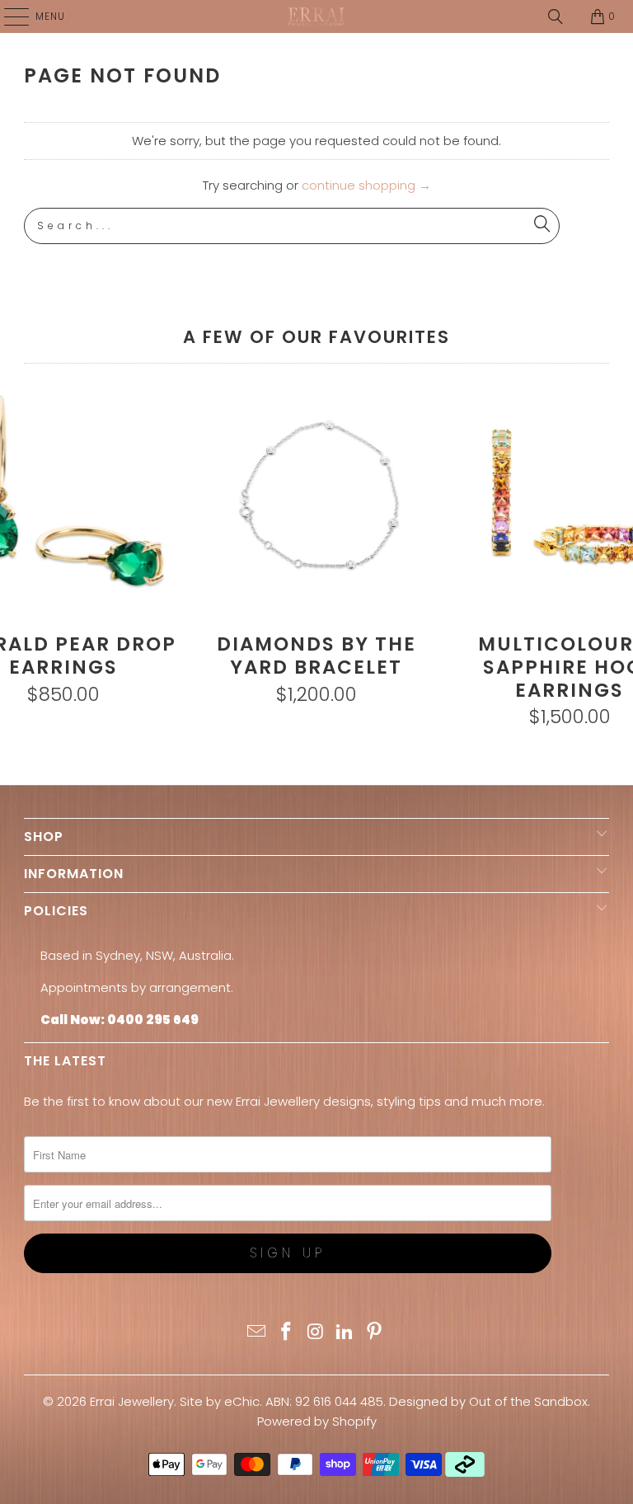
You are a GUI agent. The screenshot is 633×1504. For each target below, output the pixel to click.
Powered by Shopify (317, 1421)
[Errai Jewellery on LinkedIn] (345, 1333)
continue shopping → (366, 185)
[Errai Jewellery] (316, 16)
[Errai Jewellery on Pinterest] (375, 1333)
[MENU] (8, 16)
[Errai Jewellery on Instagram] (315, 1333)
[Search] (555, 16)
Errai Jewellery (132, 1401)
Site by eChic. (221, 1401)
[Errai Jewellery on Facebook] (286, 1333)
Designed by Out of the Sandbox (488, 1401)
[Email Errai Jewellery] (257, 1333)
